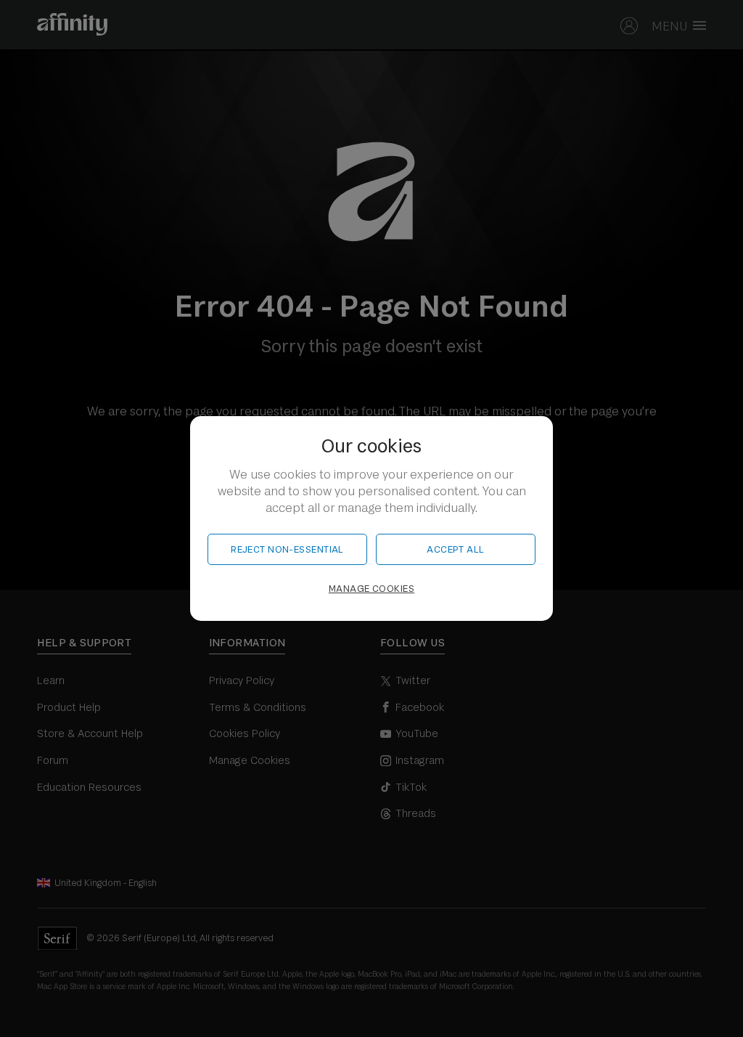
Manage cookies (371, 588)
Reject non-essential (287, 549)
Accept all (455, 549)
